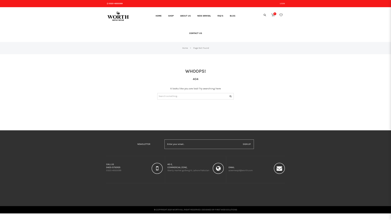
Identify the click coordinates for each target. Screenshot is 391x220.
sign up (247, 144)
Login (282, 3)
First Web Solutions (226, 209)
